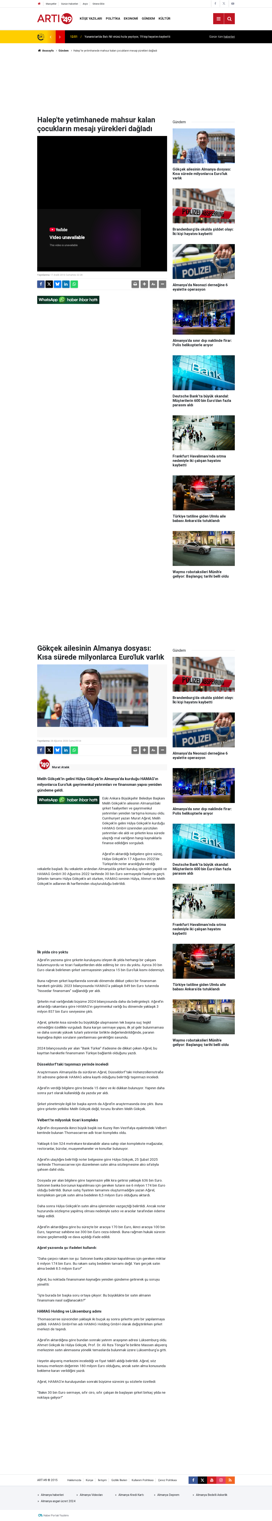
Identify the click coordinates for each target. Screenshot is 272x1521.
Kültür (164, 18)
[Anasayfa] (39, 3)
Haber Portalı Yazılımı (56, 1515)
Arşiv (85, 3)
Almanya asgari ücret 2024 (58, 1501)
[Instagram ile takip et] (221, 1480)
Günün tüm (222, 36)
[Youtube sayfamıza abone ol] (211, 1480)
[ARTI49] (54, 18)
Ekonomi (131, 18)
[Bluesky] (57, 284)
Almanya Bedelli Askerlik (211, 1495)
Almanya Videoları (91, 1495)
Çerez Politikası (167, 1480)
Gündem (148, 18)
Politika (113, 18)
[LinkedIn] (66, 284)
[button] (144, 284)
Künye (89, 1480)
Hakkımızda (74, 1480)
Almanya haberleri (52, 1495)
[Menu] (218, 18)
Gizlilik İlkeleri (119, 1480)
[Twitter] (49, 284)
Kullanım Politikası (143, 1480)
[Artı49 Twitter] (224, 3)
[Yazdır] (135, 284)
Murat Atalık (60, 767)
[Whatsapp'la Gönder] (74, 284)
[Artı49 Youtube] (233, 3)
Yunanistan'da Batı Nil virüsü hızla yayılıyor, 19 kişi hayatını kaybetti (127, 36)
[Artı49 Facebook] (215, 3)
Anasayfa (48, 50)
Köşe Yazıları (91, 18)
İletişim (102, 1480)
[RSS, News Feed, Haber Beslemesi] (230, 1480)
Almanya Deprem (168, 1495)
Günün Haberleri (69, 3)
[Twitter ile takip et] (202, 1480)
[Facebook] (41, 284)
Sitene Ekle (98, 3)
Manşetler (51, 3)
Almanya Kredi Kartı (131, 1495)
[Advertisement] (136, 84)
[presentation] (50, 37)
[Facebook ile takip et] (193, 1480)
